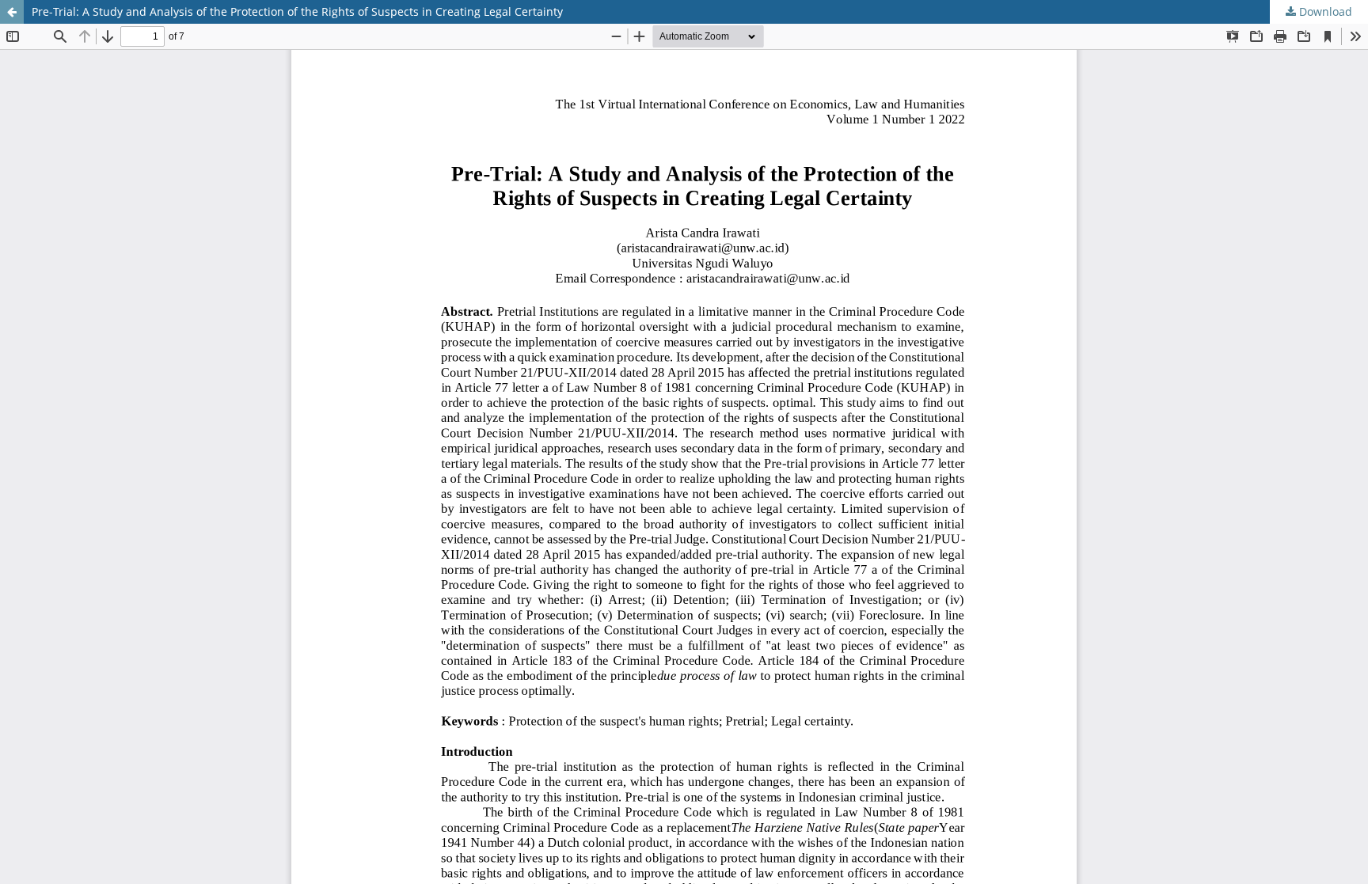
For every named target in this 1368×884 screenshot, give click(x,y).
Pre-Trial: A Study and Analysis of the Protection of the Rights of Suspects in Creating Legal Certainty (297, 11)
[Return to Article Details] (12, 12)
